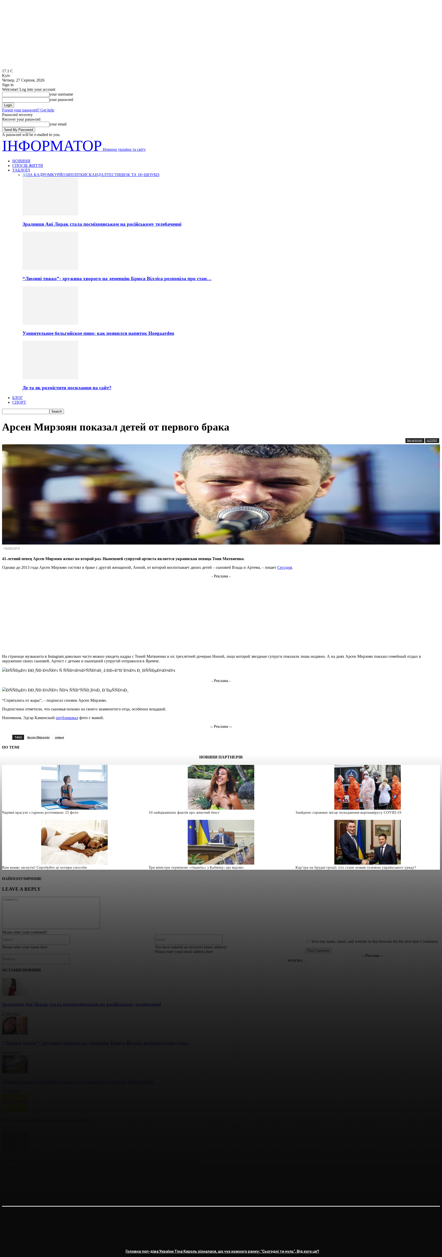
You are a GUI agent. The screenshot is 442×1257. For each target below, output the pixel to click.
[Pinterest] (47, 1192)
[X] (28, 1192)
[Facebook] (10, 1192)
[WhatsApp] (65, 1192)
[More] (84, 1192)
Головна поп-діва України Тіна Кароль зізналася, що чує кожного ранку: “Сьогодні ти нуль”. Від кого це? (222, 1251)
